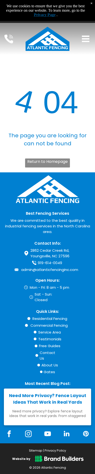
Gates (49, 371)
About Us (49, 365)
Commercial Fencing (49, 325)
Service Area (49, 332)
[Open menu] (85, 38)
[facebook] (9, 434)
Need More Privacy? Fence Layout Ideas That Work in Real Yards (47, 398)
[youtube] (47, 434)
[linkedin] (66, 434)
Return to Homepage (47, 161)
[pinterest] (85, 434)
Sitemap (35, 450)
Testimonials (49, 339)
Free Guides (49, 345)
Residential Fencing (49, 318)
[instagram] (28, 434)
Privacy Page (45, 15)
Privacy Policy (55, 450)
